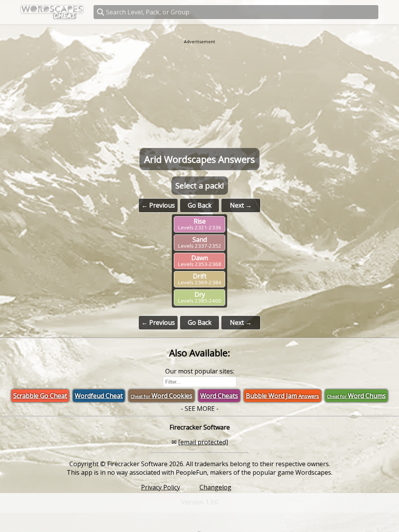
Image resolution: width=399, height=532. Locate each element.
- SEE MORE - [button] (200, 408)
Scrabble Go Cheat (40, 395)
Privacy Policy (160, 487)
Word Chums (356, 395)
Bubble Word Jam (282, 395)
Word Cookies (161, 395)
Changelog (215, 487)
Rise (199, 224)
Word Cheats (219, 395)
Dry (199, 297)
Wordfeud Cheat (99, 395)
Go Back (200, 205)
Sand (199, 242)
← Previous (158, 205)
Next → (241, 205)
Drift (199, 279)
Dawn (199, 261)
